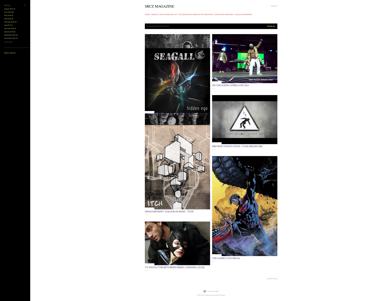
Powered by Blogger (213, 291)
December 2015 (10, 35)
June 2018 (8, 12)
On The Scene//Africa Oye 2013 (230, 85)
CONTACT (154, 14)
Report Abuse (10, 53)
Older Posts (271, 279)
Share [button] (213, 88)
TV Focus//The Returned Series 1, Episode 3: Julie (174, 267)
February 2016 (10, 28)
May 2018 (8, 15)
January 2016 (9, 32)
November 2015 (10, 38)
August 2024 (9, 9)
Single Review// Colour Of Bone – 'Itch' (169, 211)
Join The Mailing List (168, 14)
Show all (271, 26)
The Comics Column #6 (226, 258)
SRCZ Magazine (159, 6)
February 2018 (10, 22)
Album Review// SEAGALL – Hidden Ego (168, 115)
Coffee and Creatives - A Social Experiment (233, 14)
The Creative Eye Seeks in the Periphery (195, 14)
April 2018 (8, 19)
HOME (147, 14)
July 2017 (8, 25)
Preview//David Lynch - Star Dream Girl (237, 146)
